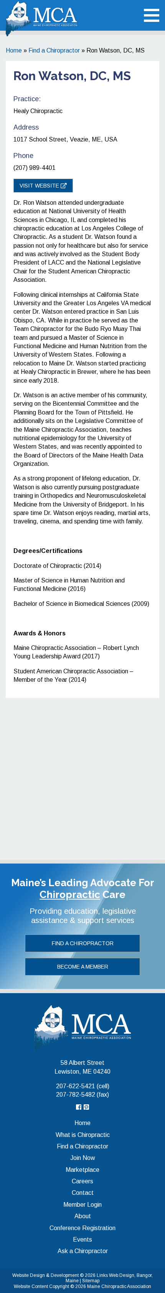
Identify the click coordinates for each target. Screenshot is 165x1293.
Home (14, 50)
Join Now (82, 1158)
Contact (83, 1192)
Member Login (82, 1204)
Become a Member (82, 967)
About (82, 1216)
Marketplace (82, 1169)
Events (82, 1239)
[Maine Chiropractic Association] (82, 1028)
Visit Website (40, 186)
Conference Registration (83, 1228)
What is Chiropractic (83, 1135)
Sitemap (90, 1280)
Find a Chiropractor (54, 50)
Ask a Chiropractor (83, 1251)
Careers (82, 1181)
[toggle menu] (151, 15)
